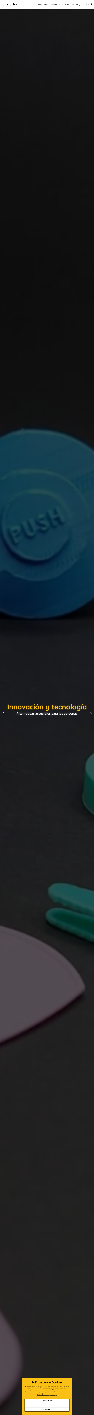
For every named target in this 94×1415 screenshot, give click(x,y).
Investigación (56, 4)
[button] (3, 712)
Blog (78, 4)
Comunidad (30, 4)
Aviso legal (53, 1395)
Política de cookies (43, 1395)
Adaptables (43, 4)
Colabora (69, 4)
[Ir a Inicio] (10, 4)
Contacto (85, 4)
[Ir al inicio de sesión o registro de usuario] (92, 4)
